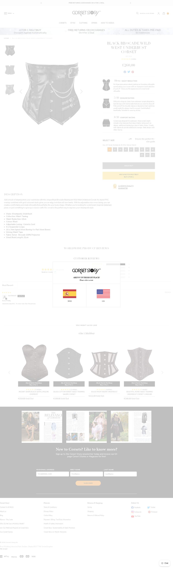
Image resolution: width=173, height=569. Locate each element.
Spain (70, 301)
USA (103, 301)
